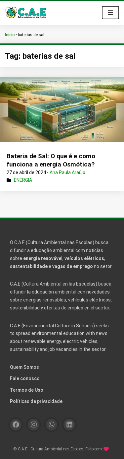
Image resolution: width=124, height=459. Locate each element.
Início (10, 35)
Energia (23, 180)
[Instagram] (33, 424)
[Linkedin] (69, 424)
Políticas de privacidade (36, 401)
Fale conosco (25, 378)
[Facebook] (15, 424)
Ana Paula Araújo (67, 172)
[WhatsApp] (51, 424)
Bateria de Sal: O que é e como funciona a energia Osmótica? (51, 160)
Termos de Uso (26, 390)
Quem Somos (24, 367)
